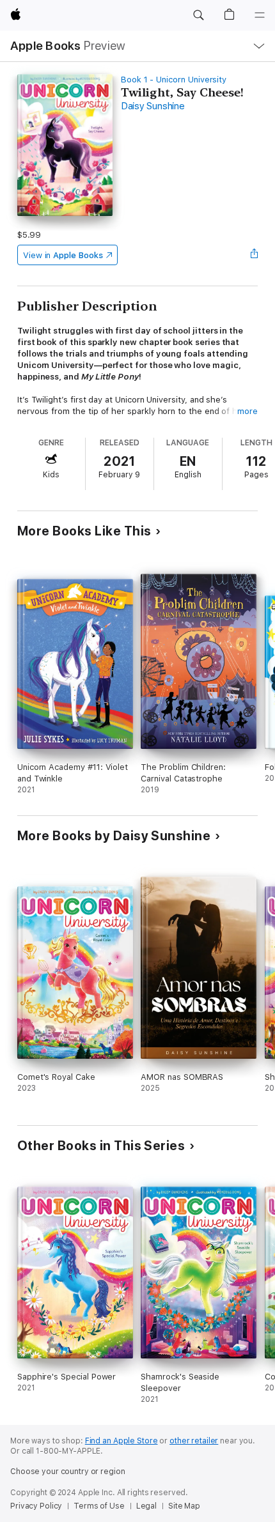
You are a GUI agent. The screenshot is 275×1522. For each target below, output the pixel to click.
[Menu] (259, 15)
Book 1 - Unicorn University (173, 79)
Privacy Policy (36, 1506)
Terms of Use (99, 1506)
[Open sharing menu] (254, 255)
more (247, 411)
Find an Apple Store (121, 1440)
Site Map (184, 1506)
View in (63, 255)
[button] (198, 15)
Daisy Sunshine (153, 106)
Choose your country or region (67, 1471)
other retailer (193, 1440)
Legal (146, 1506)
